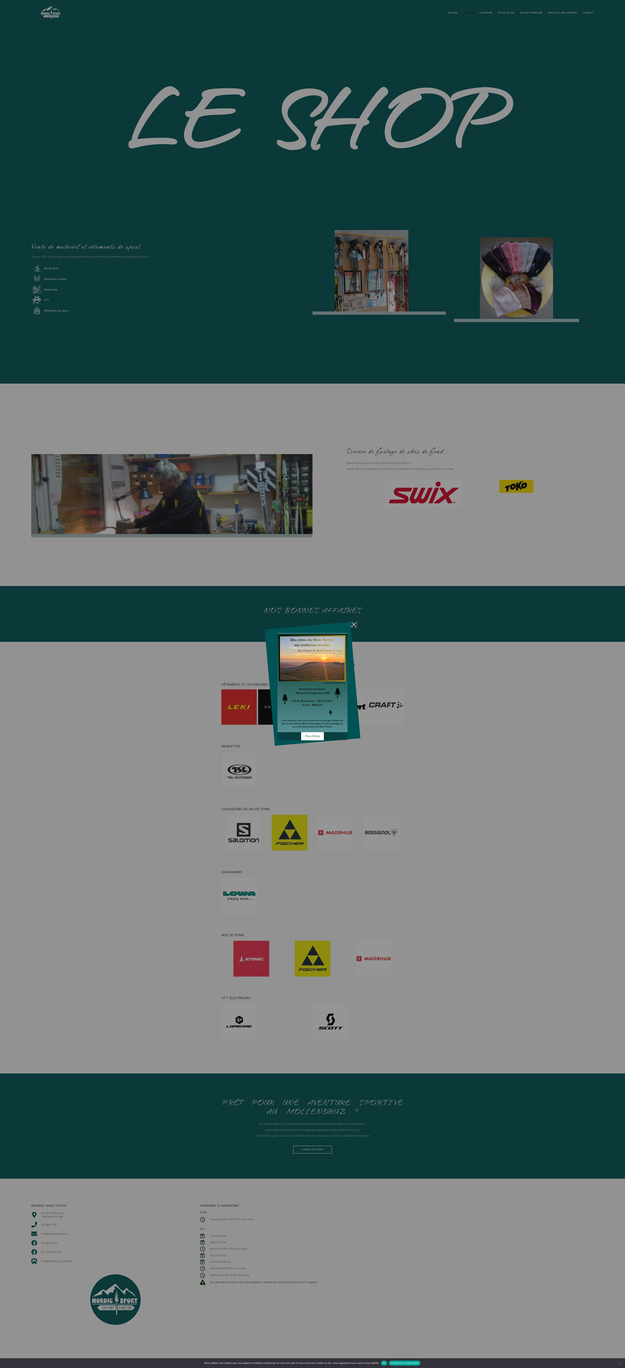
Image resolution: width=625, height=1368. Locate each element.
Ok (384, 1363)
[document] (312, 684)
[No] (620, 1362)
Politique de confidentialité (404, 1363)
